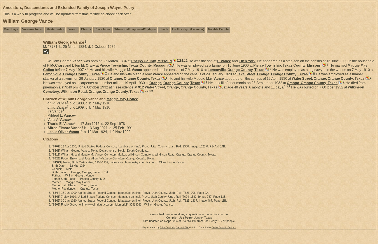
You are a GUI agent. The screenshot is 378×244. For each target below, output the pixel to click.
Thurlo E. (60, 124)
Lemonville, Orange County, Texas (236, 70)
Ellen (247, 61)
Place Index (102, 29)
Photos (86, 29)
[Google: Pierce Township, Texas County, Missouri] (170, 65)
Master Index (55, 29)
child (57, 103)
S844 (56, 192)
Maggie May (122, 99)
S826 (56, 158)
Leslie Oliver (63, 132)
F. (224, 61)
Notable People (218, 29)
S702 (56, 146)
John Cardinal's (167, 227)
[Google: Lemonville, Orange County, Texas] (266, 70)
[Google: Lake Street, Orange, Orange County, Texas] (310, 74)
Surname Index (32, 29)
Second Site (182, 227)
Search (72, 29)
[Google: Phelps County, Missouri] (174, 61)
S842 (56, 200)
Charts (163, 29)
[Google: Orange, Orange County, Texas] (163, 78)
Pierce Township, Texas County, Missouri (134, 65)
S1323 (57, 162)
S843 (56, 196)
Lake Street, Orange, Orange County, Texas (272, 74)
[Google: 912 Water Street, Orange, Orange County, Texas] (219, 87)
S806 (56, 204)
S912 (56, 154)
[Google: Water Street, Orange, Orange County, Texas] (366, 78)
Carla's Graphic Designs (224, 227)
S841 (56, 150)
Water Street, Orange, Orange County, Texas (328, 78)
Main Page (11, 29)
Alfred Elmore (64, 128)
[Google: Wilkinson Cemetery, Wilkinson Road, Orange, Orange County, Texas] (141, 91)
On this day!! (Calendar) (188, 29)
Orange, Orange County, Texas (135, 78)
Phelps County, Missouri (151, 61)
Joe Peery (185, 217)
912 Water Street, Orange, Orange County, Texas (177, 87)
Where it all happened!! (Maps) (135, 29)
